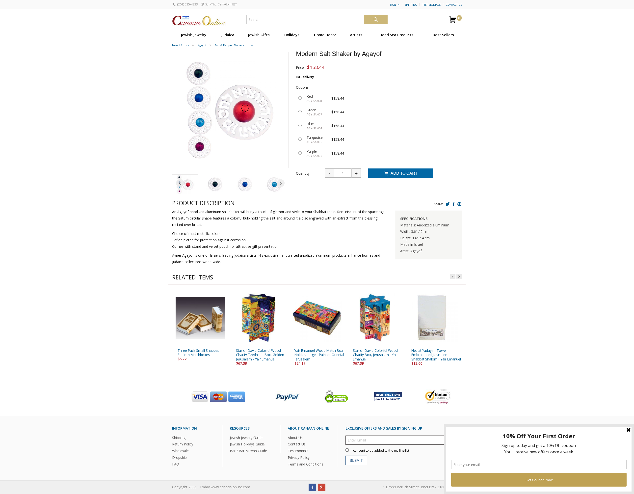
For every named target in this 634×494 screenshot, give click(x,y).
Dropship (179, 457)
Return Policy (182, 444)
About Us (295, 437)
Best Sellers (443, 34)
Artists (356, 34)
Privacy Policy (299, 457)
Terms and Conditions (305, 464)
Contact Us (454, 4)
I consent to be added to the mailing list (380, 450)
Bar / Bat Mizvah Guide (248, 450)
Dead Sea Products (396, 34)
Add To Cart (404, 173)
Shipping (411, 4)
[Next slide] (281, 183)
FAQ (175, 464)
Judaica (227, 34)
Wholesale (180, 450)
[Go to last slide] (180, 183)
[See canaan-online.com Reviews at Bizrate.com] (388, 396)
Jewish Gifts (259, 34)
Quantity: (303, 173)
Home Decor (325, 34)
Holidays (291, 34)
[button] (185, 184)
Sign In (394, 4)
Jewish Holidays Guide (247, 444)
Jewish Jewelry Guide (246, 437)
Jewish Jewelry (193, 34)
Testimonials (431, 4)
